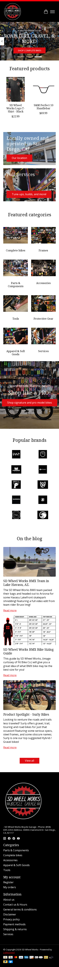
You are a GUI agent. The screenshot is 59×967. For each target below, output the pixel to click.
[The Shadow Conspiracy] (42, 515)
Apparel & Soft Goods (15, 352)
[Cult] (16, 454)
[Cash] (5, 957)
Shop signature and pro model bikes (29, 402)
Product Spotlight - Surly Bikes (26, 714)
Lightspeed (9, 952)
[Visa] (21, 957)
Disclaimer (9, 914)
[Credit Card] (11, 957)
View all (29, 760)
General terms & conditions (20, 909)
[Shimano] (16, 500)
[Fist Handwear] (42, 454)
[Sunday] (42, 500)
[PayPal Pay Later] (5, 962)
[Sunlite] (16, 515)
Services (43, 351)
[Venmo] (11, 962)
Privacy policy (11, 919)
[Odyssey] (42, 469)
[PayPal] (46, 957)
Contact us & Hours (15, 904)
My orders (9, 887)
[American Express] (26, 957)
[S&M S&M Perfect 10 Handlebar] (43, 89)
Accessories (43, 283)
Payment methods (14, 924)
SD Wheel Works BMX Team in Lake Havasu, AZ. (26, 583)
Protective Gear (43, 318)
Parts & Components (15, 284)
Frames (43, 250)
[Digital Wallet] (39, 957)
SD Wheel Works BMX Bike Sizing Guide (28, 651)
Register (8, 882)
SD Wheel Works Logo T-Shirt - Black (15, 108)
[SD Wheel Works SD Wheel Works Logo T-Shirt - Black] (15, 89)
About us (8, 899)
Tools (15, 318)
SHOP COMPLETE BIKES (29, 50)
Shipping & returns (15, 929)
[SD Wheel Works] (12, 11)
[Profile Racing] (16, 485)
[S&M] (42, 485)
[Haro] (16, 469)
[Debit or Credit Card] (51, 957)
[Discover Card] (32, 957)
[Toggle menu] (52, 11)
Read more (10, 610)
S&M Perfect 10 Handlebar (43, 106)
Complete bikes (15, 250)
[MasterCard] (16, 957)
